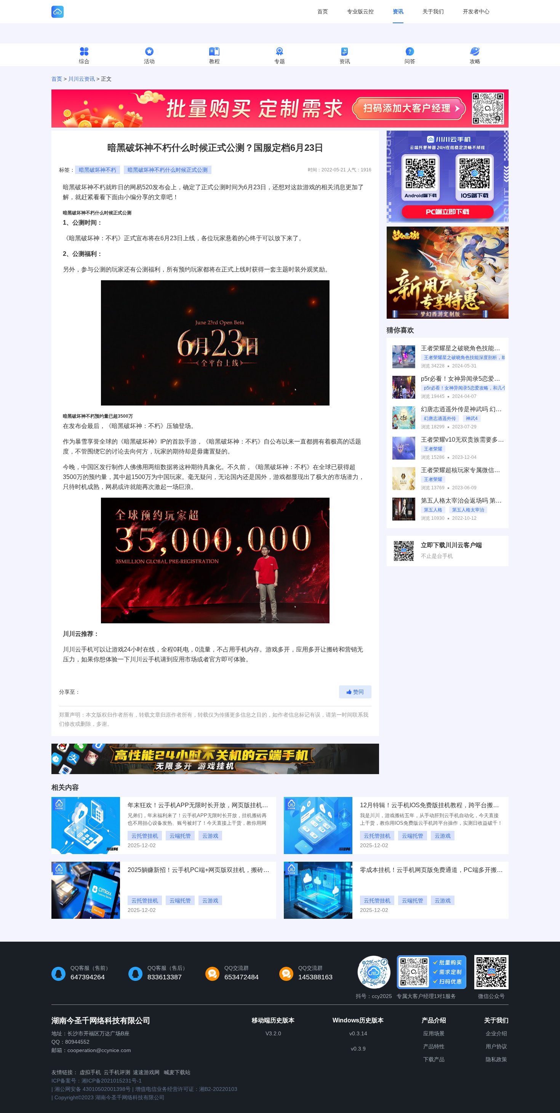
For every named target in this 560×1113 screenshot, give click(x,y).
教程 (214, 61)
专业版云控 (360, 11)
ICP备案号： (96, 1081)
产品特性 (434, 1046)
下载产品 (434, 1059)
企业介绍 (496, 1033)
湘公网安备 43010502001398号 (92, 1089)
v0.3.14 (358, 1033)
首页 (322, 11)
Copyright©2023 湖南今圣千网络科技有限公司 (109, 1097)
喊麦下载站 (177, 1072)
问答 (410, 61)
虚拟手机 (90, 1072)
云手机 (84, 649)
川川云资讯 (81, 79)
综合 (84, 61)
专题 (279, 61)
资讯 (398, 11)
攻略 (475, 61)
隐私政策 (496, 1059)
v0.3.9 (358, 1049)
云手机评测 (117, 1072)
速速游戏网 (146, 1072)
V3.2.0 (273, 1033)
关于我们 (433, 11)
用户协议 (496, 1046)
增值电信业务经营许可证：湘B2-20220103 (186, 1089)
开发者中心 (476, 11)
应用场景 (434, 1033)
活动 (149, 61)
